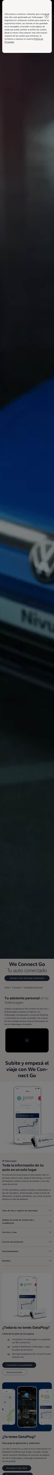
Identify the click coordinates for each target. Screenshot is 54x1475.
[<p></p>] (46, 16)
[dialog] (27, 737)
